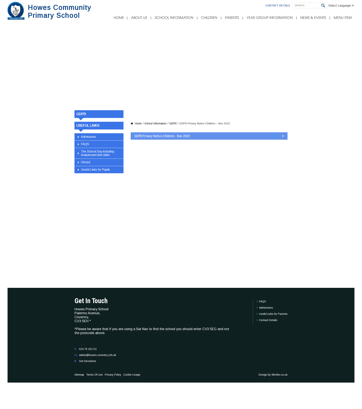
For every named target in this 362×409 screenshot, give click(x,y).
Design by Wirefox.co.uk (273, 374)
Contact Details (277, 5)
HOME (119, 17)
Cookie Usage (131, 374)
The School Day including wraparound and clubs (97, 153)
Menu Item (343, 17)
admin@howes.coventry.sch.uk (97, 355)
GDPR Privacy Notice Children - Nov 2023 (162, 136)
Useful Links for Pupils (95, 169)
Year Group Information (270, 17)
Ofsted (85, 162)
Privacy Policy (113, 374)
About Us (139, 17)
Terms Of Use (94, 374)
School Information (174, 17)
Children (209, 17)
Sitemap (79, 374)
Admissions (88, 136)
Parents (232, 17)
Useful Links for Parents (273, 313)
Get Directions (87, 361)
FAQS (85, 144)
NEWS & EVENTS (313, 17)
